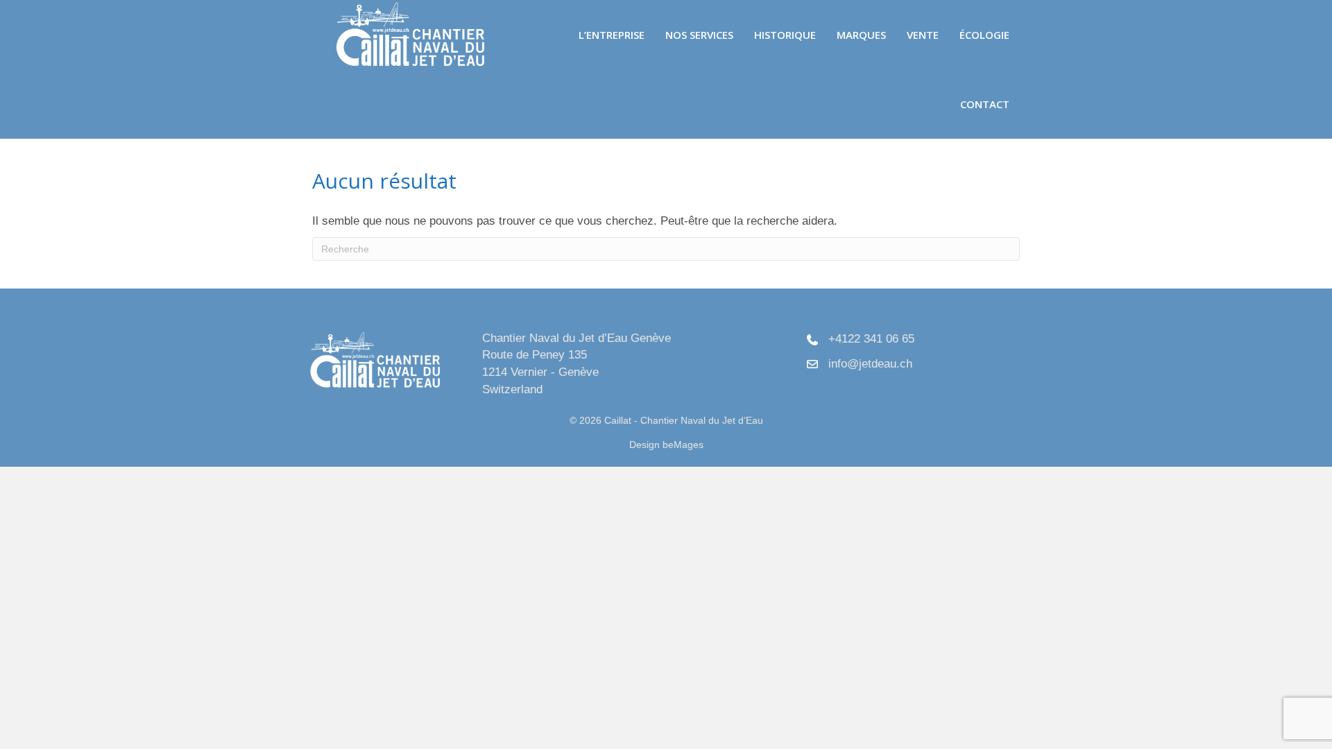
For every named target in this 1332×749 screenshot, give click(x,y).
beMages (683, 444)
